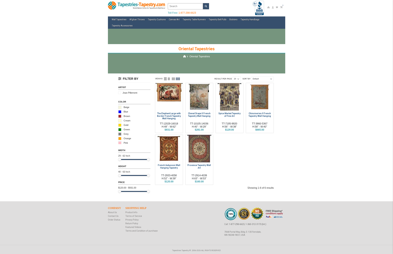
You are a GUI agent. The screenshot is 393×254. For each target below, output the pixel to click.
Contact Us (113, 216)
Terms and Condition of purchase (141, 231)
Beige (126, 107)
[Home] (268, 7)
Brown (126, 116)
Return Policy (131, 223)
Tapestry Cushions (157, 19)
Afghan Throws (137, 19)
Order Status (114, 220)
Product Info (131, 212)
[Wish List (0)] (277, 7)
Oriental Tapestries (199, 56)
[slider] (119, 159)
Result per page (223, 79)
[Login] (273, 7)
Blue (125, 111)
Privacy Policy (132, 220)
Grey (126, 134)
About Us (112, 212)
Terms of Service (133, 216)
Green (126, 129)
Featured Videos (133, 227)
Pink (125, 143)
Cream (126, 120)
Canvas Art (174, 19)
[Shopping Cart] (281, 7)
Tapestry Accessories (122, 25)
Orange (127, 138)
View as (159, 79)
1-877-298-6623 (187, 13)
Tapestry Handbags (250, 19)
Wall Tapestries (119, 19)
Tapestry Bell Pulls (217, 19)
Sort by (246, 79)
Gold (125, 125)
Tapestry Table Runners (194, 19)
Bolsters (233, 19)
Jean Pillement (130, 92)
